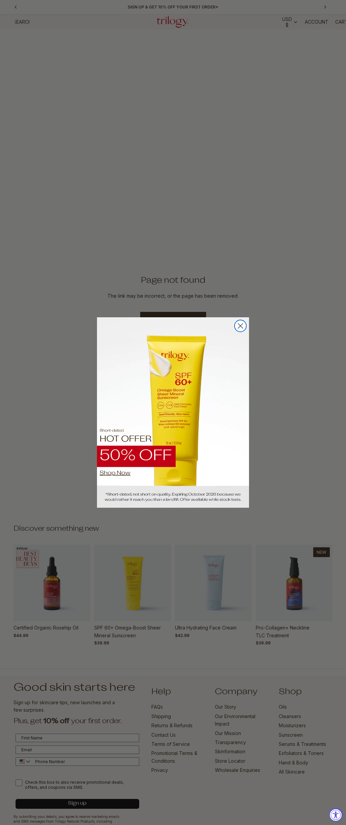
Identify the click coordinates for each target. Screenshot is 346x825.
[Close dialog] (240, 326)
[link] (173, 412)
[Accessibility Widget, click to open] (336, 815)
